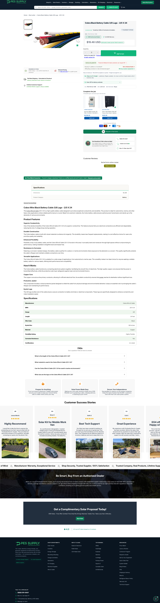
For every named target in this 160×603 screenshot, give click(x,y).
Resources (117, 2)
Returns (122, 575)
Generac (98, 554)
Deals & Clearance (77, 545)
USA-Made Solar (76, 551)
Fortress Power (100, 560)
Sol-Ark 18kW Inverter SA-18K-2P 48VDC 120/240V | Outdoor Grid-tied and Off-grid (91, 112)
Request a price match (94, 178)
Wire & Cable (51, 569)
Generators (93, 2)
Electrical (109, 2)
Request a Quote (124, 554)
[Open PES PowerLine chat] (155, 598)
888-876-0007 (64, 71)
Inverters (64, 2)
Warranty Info (123, 581)
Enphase (98, 551)
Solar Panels (56, 2)
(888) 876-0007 (124, 138)
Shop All (48, 2)
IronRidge (98, 557)
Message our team (22, 601)
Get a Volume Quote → (129, 66)
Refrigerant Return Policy (126, 578)
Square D (98, 563)
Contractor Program (125, 551)
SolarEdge (98, 548)
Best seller (32, 15)
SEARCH (101, 7)
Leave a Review (124, 548)
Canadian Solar (100, 566)
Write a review (109, 166)
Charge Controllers (53, 557)
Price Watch (123, 545)
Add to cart (91, 118)
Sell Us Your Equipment (126, 557)
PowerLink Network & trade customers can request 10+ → (112, 62)
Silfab (97, 545)
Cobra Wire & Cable (32, 211)
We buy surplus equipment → (127, 68)
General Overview (28, 203)
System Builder (124, 563)
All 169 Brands (99, 569)
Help (35, 203)
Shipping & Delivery (125, 572)
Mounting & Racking (53, 554)
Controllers (85, 2)
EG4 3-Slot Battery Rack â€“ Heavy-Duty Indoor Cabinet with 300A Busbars (109, 112)
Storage (71, 2)
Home (25, 15)
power (101, 277)
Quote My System (148, 2)
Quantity (85, 49)
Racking (77, 2)
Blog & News (123, 566)
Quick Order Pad (124, 560)
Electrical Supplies (52, 566)
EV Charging (101, 2)
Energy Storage (52, 551)
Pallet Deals (75, 548)
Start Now (80, 518)
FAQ (121, 569)
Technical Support (124, 584)
